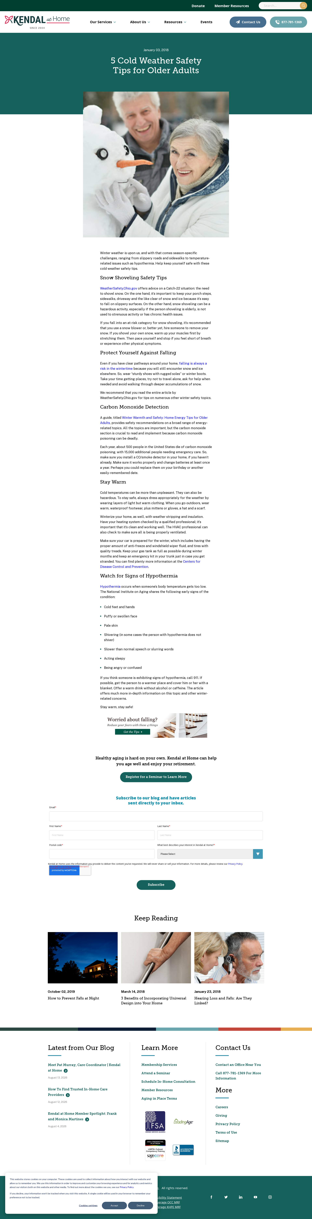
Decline (140, 1205)
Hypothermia (110, 586)
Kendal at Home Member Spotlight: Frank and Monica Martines (82, 1116)
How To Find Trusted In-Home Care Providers (77, 1092)
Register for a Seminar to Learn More (156, 777)
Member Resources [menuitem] (231, 5)
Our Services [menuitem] (101, 22)
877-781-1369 (291, 22)
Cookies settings (88, 1205)
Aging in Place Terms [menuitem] (159, 1098)
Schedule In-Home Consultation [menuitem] (168, 1082)
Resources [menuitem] (173, 22)
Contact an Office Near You (238, 1065)
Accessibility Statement (165, 1198)
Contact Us (251, 22)
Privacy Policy (126, 1187)
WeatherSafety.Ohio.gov (118, 288)
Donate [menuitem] (198, 5)
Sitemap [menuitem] (222, 1141)
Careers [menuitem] (221, 1107)
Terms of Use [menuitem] (226, 1132)
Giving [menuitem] (221, 1116)
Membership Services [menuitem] (159, 1065)
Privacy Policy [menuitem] (227, 1124)
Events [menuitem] (206, 22)
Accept (114, 1205)
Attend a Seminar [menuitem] (155, 1073)
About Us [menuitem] (138, 22)
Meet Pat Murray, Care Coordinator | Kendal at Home (84, 1068)
